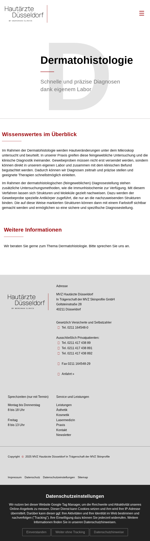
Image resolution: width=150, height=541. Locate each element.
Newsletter (63, 435)
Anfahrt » (68, 374)
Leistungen (64, 405)
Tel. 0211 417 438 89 (76, 342)
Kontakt (61, 430)
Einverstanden (36, 532)
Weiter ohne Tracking (70, 532)
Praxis (60, 425)
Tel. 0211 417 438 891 (77, 348)
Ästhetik (61, 410)
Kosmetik (62, 415)
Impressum (15, 477)
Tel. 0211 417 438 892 (77, 353)
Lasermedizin (65, 420)
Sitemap (83, 477)
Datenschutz (32, 477)
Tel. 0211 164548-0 (75, 327)
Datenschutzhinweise (109, 532)
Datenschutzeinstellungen (59, 477)
